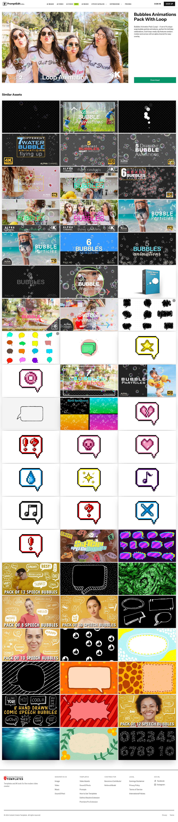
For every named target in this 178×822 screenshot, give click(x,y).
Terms (172, 815)
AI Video (60, 4)
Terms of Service (135, 789)
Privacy (164, 815)
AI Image (50, 4)
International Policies (137, 794)
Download (155, 80)
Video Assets (85, 781)
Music (57, 789)
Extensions (115, 4)
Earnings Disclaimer (136, 781)
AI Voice (72, 4)
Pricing (128, 4)
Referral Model (110, 785)
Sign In (157, 4)
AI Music (85, 4)
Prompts (83, 789)
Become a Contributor (112, 781)
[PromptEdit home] (14, 4)
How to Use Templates (88, 794)
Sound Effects (85, 785)
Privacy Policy (134, 785)
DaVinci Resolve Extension (90, 798)
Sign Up (169, 4)
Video (57, 785)
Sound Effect (60, 794)
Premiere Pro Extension (89, 802)
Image (57, 781)
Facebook (160, 781)
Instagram (161, 785)
